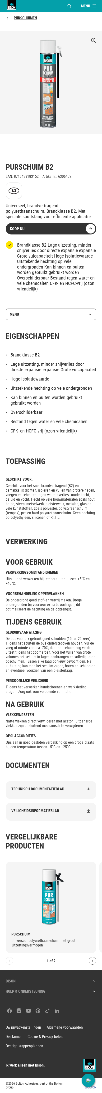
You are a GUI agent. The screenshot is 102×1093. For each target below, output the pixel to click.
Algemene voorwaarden (65, 1027)
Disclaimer (14, 1036)
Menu (14, 314)
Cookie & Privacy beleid (46, 1036)
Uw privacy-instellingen (23, 1027)
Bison (11, 981)
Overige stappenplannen (24, 1046)
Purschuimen (25, 18)
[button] (88, 1080)
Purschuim (20, 934)
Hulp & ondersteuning (25, 991)
